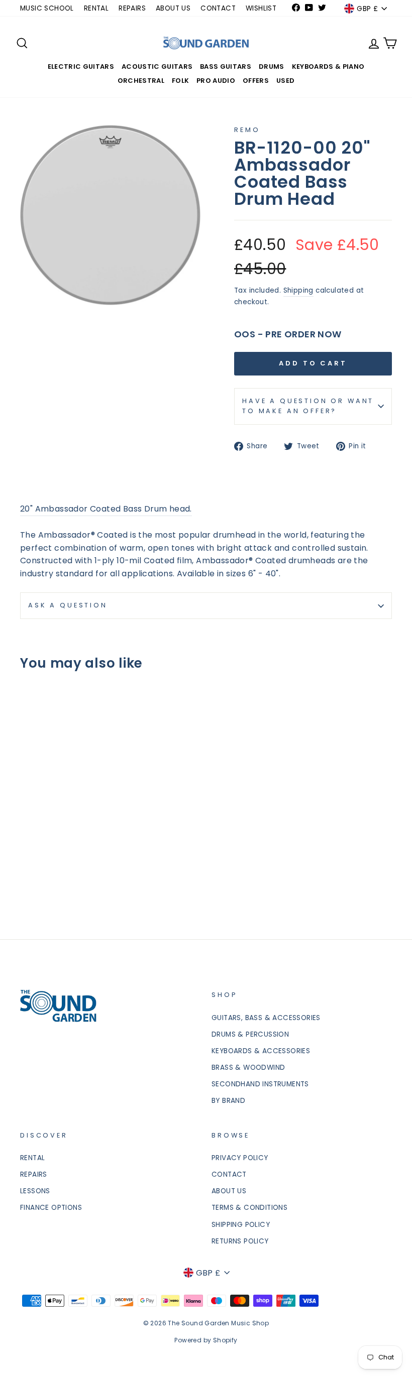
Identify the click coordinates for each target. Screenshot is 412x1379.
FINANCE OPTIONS (51, 1207)
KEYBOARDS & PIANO (328, 66)
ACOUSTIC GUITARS (157, 66)
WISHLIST (261, 8)
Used (285, 80)
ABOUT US (173, 8)
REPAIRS (132, 8)
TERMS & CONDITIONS (249, 1207)
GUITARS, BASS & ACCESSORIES (266, 1018)
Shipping (298, 290)
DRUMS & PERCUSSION (250, 1034)
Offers (256, 80)
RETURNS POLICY (240, 1241)
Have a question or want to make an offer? (308, 406)
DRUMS (271, 66)
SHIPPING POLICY (241, 1224)
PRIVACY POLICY (240, 1158)
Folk (180, 80)
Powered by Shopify (205, 1340)
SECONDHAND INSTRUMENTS (260, 1084)
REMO (247, 130)
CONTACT (218, 8)
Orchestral (141, 80)
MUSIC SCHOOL (47, 8)
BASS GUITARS (225, 66)
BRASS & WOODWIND (248, 1067)
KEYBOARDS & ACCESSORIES (261, 1051)
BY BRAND (228, 1100)
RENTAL (96, 8)
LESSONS (35, 1191)
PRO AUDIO (215, 80)
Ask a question (68, 605)
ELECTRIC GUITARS (81, 66)
